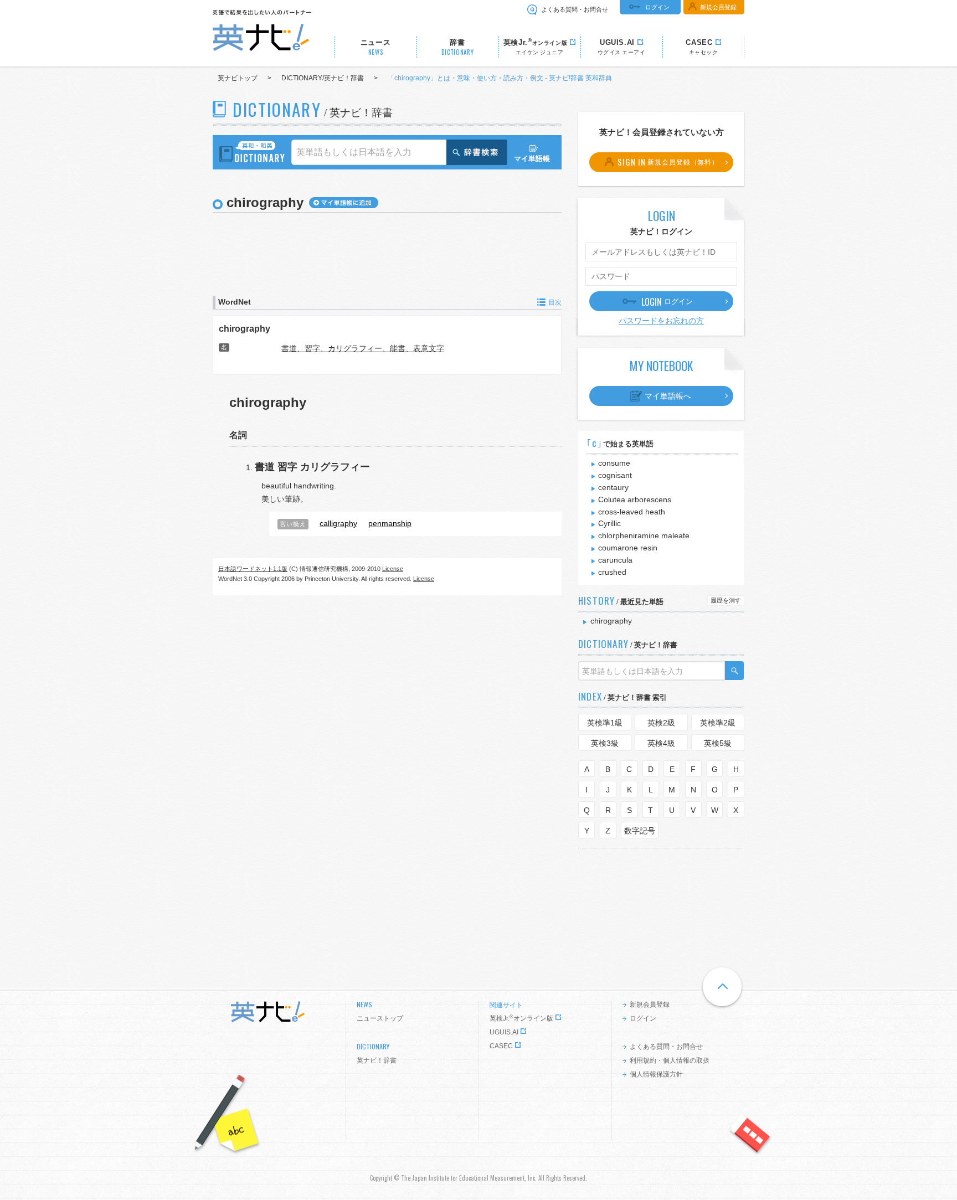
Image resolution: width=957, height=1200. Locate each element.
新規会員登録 (718, 7)
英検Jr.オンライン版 (521, 1018)
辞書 (457, 47)
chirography (244, 328)
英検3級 (605, 743)
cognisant (615, 475)
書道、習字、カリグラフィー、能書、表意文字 (362, 348)
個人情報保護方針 (656, 1074)
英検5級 (718, 743)
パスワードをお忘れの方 (661, 320)
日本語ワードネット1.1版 (252, 568)
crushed (612, 572)
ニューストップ (380, 1018)
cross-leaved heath (631, 511)
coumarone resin (627, 547)
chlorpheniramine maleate (644, 535)
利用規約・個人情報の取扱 (669, 1060)
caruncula (615, 559)
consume (614, 463)
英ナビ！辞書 (377, 1060)
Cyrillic (609, 523)
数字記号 (639, 830)
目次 (555, 302)
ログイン (657, 7)
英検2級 (661, 722)
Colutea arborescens (634, 499)
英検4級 (661, 743)
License (392, 568)
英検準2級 (717, 722)
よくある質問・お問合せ (574, 9)
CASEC (501, 1046)
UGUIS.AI (504, 1032)
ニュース (376, 47)
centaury (613, 487)
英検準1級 (604, 722)
